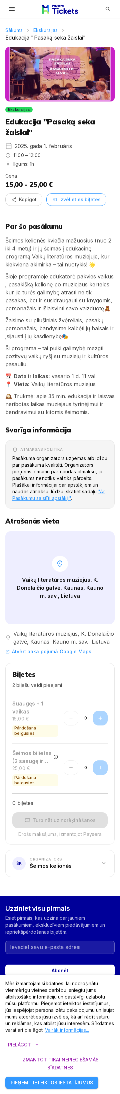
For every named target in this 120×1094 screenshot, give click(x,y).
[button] (60, 863)
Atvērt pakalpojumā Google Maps (48, 651)
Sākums (14, 30)
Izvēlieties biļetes (76, 199)
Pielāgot (24, 1045)
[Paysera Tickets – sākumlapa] (60, 9)
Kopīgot (24, 199)
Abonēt (60, 970)
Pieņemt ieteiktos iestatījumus (52, 1082)
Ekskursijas (45, 30)
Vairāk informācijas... (67, 1030)
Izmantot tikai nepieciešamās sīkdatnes (60, 1064)
